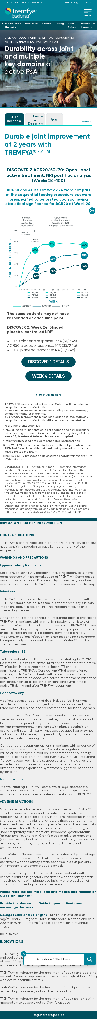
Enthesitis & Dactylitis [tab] (35, 119)
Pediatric (31, 23)
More (85, 121)
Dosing (59, 23)
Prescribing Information (78, 2)
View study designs (48, 394)
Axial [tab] (54, 120)
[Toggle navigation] (88, 13)
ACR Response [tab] (14, 119)
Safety (46, 23)
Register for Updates (48, 1015)
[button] (11, 25)
